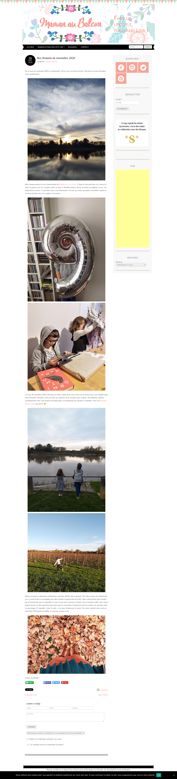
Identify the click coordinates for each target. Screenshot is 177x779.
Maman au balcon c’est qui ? (51, 47)
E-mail (119, 99)
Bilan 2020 (103, 695)
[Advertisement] (132, 208)
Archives (119, 262)
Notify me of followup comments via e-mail (45, 739)
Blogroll (72, 47)
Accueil (30, 47)
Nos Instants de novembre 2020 (56, 58)
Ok (159, 775)
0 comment (104, 690)
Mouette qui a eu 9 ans (67, 184)
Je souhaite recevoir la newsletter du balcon (46, 745)
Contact (85, 47)
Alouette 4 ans (31, 695)
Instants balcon (51, 62)
